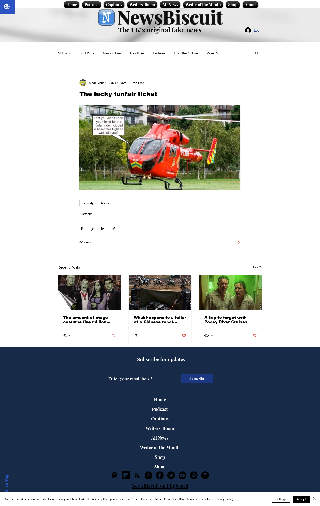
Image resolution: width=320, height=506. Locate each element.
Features (159, 53)
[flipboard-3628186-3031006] (126, 475)
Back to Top (7, 486)
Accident (107, 203)
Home (160, 399)
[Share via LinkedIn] (103, 229)
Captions (160, 418)
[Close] (314, 499)
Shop (160, 457)
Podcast (160, 409)
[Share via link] (113, 229)
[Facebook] (160, 475)
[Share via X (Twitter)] (92, 229)
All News (159, 438)
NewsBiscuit (170, 16)
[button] (257, 53)
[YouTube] (182, 475)
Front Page (86, 53)
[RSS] (137, 475)
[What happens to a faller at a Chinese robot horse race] (160, 292)
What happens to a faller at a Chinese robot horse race (160, 319)
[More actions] (238, 82)
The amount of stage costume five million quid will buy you (85, 319)
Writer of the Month (160, 447)
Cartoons (86, 214)
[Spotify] (194, 475)
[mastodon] (114, 475)
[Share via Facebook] (81, 229)
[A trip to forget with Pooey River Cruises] (230, 292)
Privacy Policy (223, 499)
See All (257, 266)
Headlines (137, 53)
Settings (280, 499)
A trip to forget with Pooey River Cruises (225, 319)
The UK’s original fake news (160, 29)
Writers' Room (160, 428)
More (210, 53)
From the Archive (186, 53)
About (160, 466)
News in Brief (112, 53)
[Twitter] (171, 475)
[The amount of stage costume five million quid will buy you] (89, 292)
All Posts (64, 53)
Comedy (87, 203)
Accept (301, 499)
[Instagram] (205, 475)
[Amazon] (148, 475)
